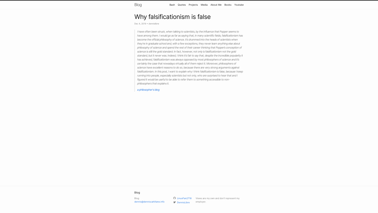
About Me (216, 4)
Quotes (182, 4)
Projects (193, 4)
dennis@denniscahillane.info (149, 201)
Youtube (239, 4)
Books (227, 4)
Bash (172, 4)
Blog (138, 4)
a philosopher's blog (148, 89)
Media (204, 4)
